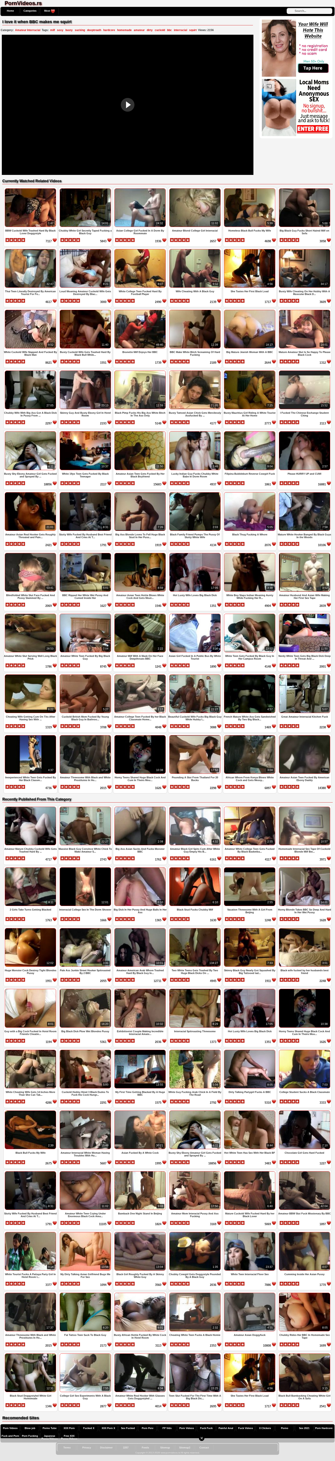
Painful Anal (226, 1428)
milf (52, 30)
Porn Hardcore (323, 1428)
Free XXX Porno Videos (69, 1437)
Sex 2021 (304, 1428)
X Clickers (265, 1428)
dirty (150, 30)
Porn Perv (147, 1428)
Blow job (30, 1428)
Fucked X (88, 1428)
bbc (169, 30)
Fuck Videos (245, 1428)
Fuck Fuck (206, 1428)
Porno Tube (50, 1428)
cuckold (160, 30)
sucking (80, 30)
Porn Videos (10, 1428)
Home (10, 10)
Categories (29, 10)
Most (47, 10)
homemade (124, 30)
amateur (139, 30)
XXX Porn (69, 1428)
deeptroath (94, 30)
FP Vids (167, 1428)
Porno (284, 1428)
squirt (193, 30)
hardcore (109, 30)
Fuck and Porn (10, 1436)
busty (69, 30)
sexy (60, 30)
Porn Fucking (30, 1436)
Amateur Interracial (27, 30)
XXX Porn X (108, 1428)
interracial (180, 30)
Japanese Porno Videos (49, 1437)
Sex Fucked (128, 1428)
